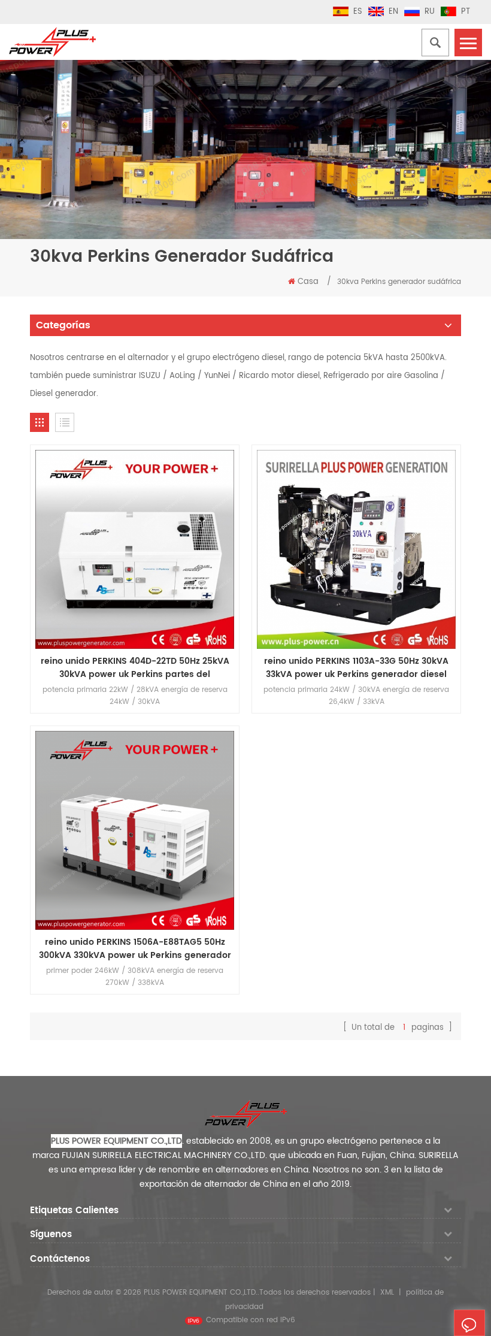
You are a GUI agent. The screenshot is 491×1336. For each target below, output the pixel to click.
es (357, 11)
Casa (308, 282)
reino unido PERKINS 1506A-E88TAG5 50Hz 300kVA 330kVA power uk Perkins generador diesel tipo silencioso (135, 949)
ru (430, 11)
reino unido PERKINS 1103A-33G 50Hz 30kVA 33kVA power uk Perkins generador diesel (356, 668)
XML (387, 1292)
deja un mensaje (484, 1326)
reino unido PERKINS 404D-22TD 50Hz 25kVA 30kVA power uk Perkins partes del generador (135, 668)
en (393, 11)
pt (465, 11)
